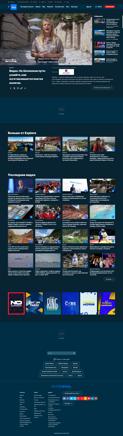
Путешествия (59, 7)
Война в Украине (63, 363)
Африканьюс (37, 413)
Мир (43, 7)
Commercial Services (54, 397)
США (9, 244)
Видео (21, 413)
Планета (22, 402)
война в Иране (49, 363)
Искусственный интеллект (50, 371)
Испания (75, 363)
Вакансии (51, 414)
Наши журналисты (25, 418)
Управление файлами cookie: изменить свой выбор (54, 424)
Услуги (36, 392)
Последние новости (27, 7)
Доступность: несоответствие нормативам (52, 418)
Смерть (70, 375)
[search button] (65, 2)
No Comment (93, 194)
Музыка (75, 367)
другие (50, 392)
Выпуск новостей (39, 397)
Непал (64, 244)
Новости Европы (13, 194)
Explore (10, 152)
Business (50, 7)
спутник (64, 371)
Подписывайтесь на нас (72, 393)
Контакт (50, 412)
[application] (46, 39)
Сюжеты (22, 392)
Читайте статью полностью (102, 87)
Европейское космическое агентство (52, 375)
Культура (74, 7)
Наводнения (64, 367)
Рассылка (67, 403)
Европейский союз (50, 367)
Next (67, 7)
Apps (35, 408)
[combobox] (73, 2)
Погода (36, 400)
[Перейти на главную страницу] (14, 7)
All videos (109, 279)
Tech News (11, 220)
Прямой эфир (110, 6)
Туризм (80, 375)
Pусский (12, 2)
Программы (23, 416)
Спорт (92, 244)
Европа (38, 7)
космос (65, 269)
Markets (37, 269)
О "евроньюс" (52, 395)
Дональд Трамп (76, 371)
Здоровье (22, 407)
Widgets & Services (39, 411)
